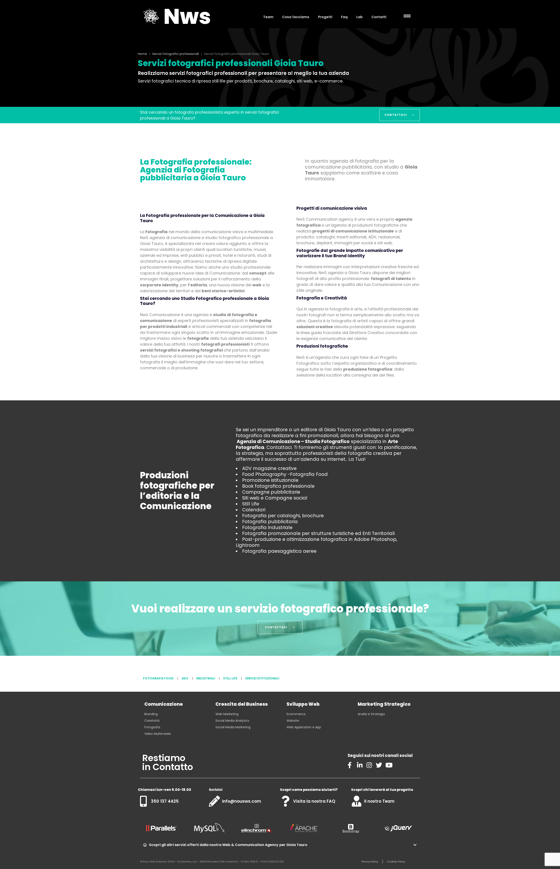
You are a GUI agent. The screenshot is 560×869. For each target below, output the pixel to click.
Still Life (230, 678)
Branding (151, 714)
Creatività (151, 720)
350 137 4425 (165, 801)
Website (293, 720)
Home (142, 54)
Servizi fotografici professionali (175, 54)
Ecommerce (296, 714)
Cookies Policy (396, 861)
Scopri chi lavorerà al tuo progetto (382, 789)
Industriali (205, 678)
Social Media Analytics (232, 720)
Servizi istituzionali (262, 678)
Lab (359, 17)
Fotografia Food (158, 678)
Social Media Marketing (232, 727)
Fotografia (152, 727)
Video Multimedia (157, 734)
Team (268, 17)
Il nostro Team (379, 801)
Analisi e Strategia (371, 714)
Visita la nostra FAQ (314, 801)
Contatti (378, 17)
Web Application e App (304, 727)
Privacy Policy (370, 861)
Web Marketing (226, 714)
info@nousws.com (241, 801)
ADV (185, 678)
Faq (344, 17)
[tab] (280, 845)
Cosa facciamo (295, 17)
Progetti (325, 17)
